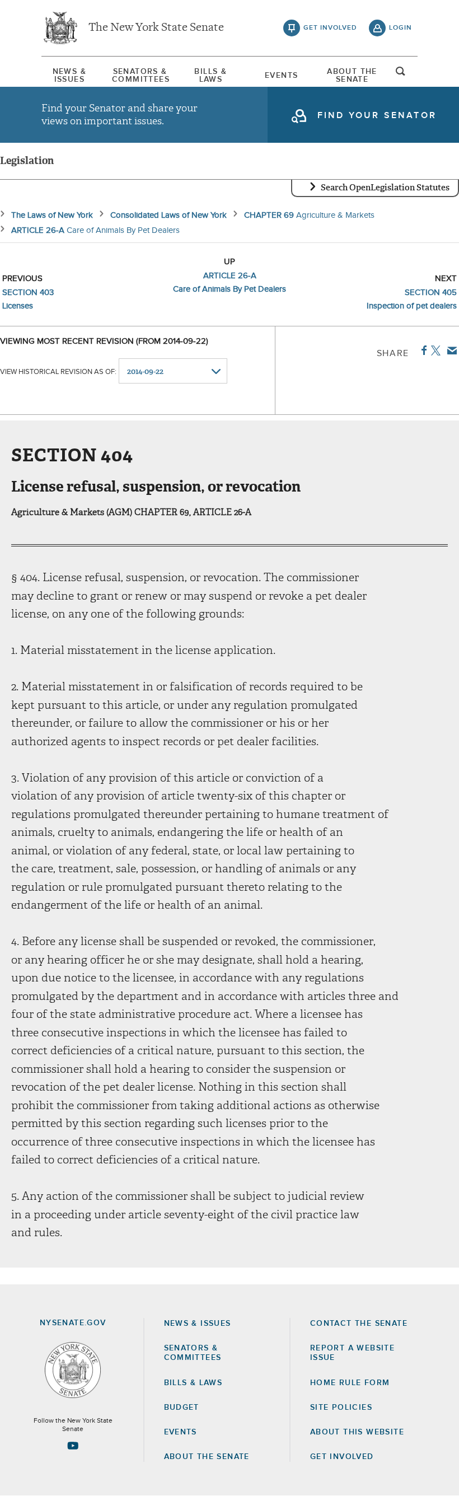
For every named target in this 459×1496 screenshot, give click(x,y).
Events (281, 76)
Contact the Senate (359, 1323)
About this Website (357, 1432)
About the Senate (207, 1457)
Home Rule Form (350, 1383)
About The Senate (352, 75)
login (400, 28)
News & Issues (69, 75)
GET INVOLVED (342, 1457)
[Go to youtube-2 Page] (73, 1445)
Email (450, 350)
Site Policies (341, 1407)
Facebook (422, 350)
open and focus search (400, 74)
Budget (181, 1407)
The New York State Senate (156, 28)
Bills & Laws (210, 75)
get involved (330, 28)
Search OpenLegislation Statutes (385, 187)
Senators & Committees (140, 75)
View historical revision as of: (58, 372)
